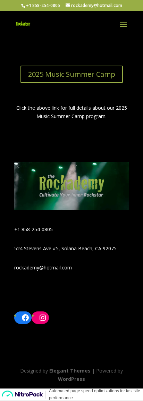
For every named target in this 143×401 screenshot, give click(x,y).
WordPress (71, 379)
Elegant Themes (70, 370)
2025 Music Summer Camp (71, 74)
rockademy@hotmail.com (43, 267)
